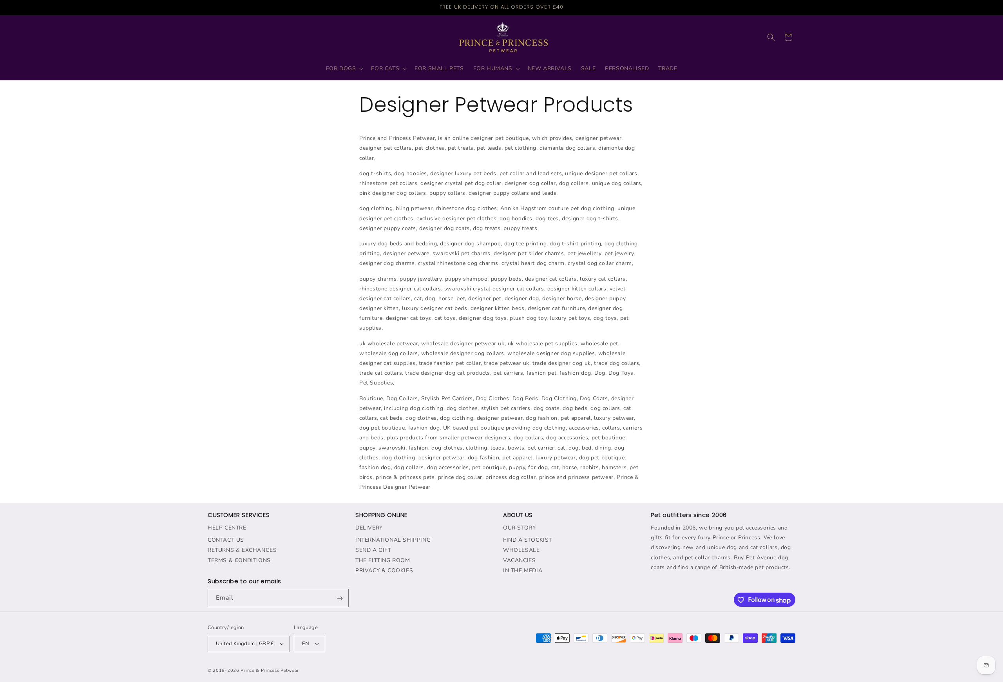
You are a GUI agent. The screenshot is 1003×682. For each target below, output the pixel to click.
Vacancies (519, 560)
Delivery (369, 527)
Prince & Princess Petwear (270, 670)
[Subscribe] (339, 598)
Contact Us (226, 539)
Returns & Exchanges (242, 549)
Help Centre (227, 527)
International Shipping (393, 539)
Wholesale (521, 549)
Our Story (519, 527)
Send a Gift (373, 549)
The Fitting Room (382, 560)
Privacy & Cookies (384, 570)
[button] (344, 68)
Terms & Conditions (239, 560)
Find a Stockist (527, 539)
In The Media (522, 570)
